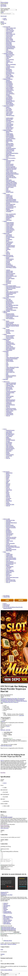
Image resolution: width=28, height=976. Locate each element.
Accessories (8, 122)
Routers (7, 257)
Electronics (5, 159)
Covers (7, 502)
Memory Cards (9, 55)
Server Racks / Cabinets (11, 267)
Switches (8, 262)
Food (7, 353)
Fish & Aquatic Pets (10, 372)
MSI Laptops (9, 114)
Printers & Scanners (10, 430)
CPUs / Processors (10, 30)
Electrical (8, 203)
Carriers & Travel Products (11, 358)
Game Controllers (10, 76)
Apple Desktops (9, 83)
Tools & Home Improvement (12, 201)
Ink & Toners (9, 443)
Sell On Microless (7, 923)
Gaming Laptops (9, 117)
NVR (7, 189)
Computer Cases (9, 29)
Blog (4, 915)
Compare (4, 720)
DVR (7, 188)
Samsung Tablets (9, 143)
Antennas (8, 269)
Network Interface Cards (11, 276)
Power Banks (9, 152)
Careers (5, 910)
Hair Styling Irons (10, 342)
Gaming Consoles (10, 223)
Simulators (8, 530)
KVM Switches (9, 265)
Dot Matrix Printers (10, 237)
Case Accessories (9, 31)
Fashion (5, 334)
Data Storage (9, 42)
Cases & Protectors (10, 149)
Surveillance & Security (11, 186)
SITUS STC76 (6, 604)
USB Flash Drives (10, 48)
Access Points (9, 260)
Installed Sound (9, 294)
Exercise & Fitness (10, 330)
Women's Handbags (10, 335)
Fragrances (8, 341)
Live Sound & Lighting (11, 285)
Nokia (7, 478)
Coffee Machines (9, 210)
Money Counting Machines (12, 307)
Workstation (8, 120)
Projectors (8, 162)
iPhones (7, 132)
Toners (7, 248)
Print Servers (8, 277)
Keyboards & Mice (10, 72)
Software (5, 312)
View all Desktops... (10, 93)
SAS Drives (8, 51)
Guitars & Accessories (10, 288)
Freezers (8, 218)
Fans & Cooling (9, 35)
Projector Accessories (10, 166)
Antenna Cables (9, 271)
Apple (7, 491)
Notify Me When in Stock (6, 745)
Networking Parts (10, 256)
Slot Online (14, 698)
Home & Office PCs (10, 401)
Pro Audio (5, 284)
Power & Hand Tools (10, 204)
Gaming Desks (9, 197)
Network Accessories (10, 273)
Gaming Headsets (10, 228)
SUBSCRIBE (16, 932)
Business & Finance (10, 314)
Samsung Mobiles (10, 136)
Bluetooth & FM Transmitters (12, 173)
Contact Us (5, 903)
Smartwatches (9, 139)
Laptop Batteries (9, 125)
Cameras (8, 539)
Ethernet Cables (9, 272)
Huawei (7, 476)
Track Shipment (6, 905)
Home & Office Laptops (11, 409)
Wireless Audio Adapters (11, 182)
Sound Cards (9, 37)
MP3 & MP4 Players (10, 176)
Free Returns (3, 4)
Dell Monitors (9, 99)
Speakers (8, 395)
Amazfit (7, 494)
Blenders (8, 209)
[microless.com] (2, 12)
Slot (5, 698)
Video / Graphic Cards (11, 28)
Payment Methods (7, 911)
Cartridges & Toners (10, 246)
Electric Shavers (9, 346)
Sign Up (5, 19)
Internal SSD (9, 43)
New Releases (6, 595)
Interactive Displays (10, 448)
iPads (7, 142)
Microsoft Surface (10, 144)
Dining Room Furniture (11, 200)
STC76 (4, 429)
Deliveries (5, 906)
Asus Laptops (9, 109)
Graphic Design (9, 317)
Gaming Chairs (9, 195)
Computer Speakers (10, 66)
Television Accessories (11, 527)
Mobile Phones (9, 131)
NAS (7, 49)
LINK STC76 (6, 381)
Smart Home (8, 548)
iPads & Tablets (9, 141)
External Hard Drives (10, 47)
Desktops (8, 80)
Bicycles (8, 331)
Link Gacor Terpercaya (10, 701)
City (1, 974)
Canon (7, 251)
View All (8, 254)
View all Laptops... (10, 121)
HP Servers (8, 282)
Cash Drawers (9, 300)
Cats (7, 362)
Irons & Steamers (9, 207)
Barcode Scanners (10, 302)
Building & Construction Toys (12, 324)
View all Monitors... (10, 104)
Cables (7, 58)
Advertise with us (7, 921)
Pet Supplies (6, 351)
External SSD (9, 45)
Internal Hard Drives (10, 46)
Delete (6, 839)
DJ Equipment (9, 289)
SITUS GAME (6, 519)
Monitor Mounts (9, 103)
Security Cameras (10, 187)
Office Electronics (10, 447)
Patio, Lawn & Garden (11, 214)
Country (2, 973)
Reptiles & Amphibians (11, 375)
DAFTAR (20, 600)
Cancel (2, 839)
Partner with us (6, 922)
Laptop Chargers (9, 124)
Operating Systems (10, 313)
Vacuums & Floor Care (11, 206)
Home (4, 193)
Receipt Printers (9, 301)
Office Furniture (9, 198)
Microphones (9, 69)
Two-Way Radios (10, 175)
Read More (3, 772)
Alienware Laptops (10, 115)
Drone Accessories (10, 322)
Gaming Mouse (9, 231)
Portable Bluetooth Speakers (12, 153)
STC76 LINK (6, 605)
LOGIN (7, 600)
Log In (4, 18)
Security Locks (9, 128)
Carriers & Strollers (10, 368)
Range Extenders (9, 274)
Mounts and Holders (10, 155)
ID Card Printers (9, 242)
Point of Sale (6, 297)
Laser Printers (9, 234)
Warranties (5, 909)
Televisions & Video (10, 520)
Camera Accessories (10, 543)
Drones (7, 321)
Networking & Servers (8, 255)
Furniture (8, 194)
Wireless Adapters (10, 259)
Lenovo (7, 487)
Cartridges (8, 249)
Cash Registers (9, 308)
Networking (8, 451)
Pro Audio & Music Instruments (13, 547)
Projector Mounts (9, 165)
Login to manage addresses (6, 969)
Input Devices (9, 71)
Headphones (8, 397)
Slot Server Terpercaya (13, 702)
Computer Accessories (8, 53)
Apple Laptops (9, 113)
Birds (7, 374)
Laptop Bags (8, 126)
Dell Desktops (9, 82)
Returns (5, 908)
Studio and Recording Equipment (13, 287)
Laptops (7, 107)
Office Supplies (6, 311)
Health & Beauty (7, 339)
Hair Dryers (8, 345)
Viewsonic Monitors (10, 100)
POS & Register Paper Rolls (12, 305)
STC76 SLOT (6, 471)
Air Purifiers (8, 211)
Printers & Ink (6, 233)
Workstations (9, 91)
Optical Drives (9, 36)
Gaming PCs (8, 402)
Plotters (7, 240)
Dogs (7, 352)
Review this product (5, 825)
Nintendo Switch (9, 533)
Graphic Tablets (9, 75)
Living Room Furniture (11, 199)
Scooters (8, 329)
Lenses (7, 542)
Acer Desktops (9, 86)
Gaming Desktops (10, 90)
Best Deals (5, 379)
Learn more (21, 715)
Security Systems (9, 192)
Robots (7, 327)
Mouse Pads (8, 74)
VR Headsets (9, 232)
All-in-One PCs (9, 92)
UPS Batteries (9, 70)
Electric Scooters (9, 323)
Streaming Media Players (11, 167)
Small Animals (9, 376)
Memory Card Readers (11, 64)
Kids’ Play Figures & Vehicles (12, 325)
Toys (4, 319)
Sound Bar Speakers (10, 181)
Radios (7, 178)
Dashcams (8, 190)
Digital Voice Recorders (11, 177)
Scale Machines (9, 306)
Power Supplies (9, 38)
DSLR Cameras (9, 170)
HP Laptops (8, 108)
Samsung (8, 252)
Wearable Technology (10, 138)
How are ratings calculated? (6, 817)
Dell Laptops (9, 110)
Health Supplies (9, 359)
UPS (7, 63)
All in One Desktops (10, 404)
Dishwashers (8, 220)
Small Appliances (9, 205)
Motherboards (9, 32)
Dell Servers (8, 280)
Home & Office (9, 88)
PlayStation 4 (9, 532)
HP (6, 250)
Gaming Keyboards (10, 229)
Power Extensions (10, 59)
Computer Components (11, 382)
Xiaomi (7, 477)
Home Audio (9, 180)
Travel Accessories (10, 338)
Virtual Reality (9, 534)
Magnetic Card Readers (11, 310)
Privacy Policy (6, 918)
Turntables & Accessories (11, 183)
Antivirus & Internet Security (12, 316)
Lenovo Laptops (9, 111)
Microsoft (8, 483)
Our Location (3, 6)
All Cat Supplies (9, 370)
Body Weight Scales (10, 349)
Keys (7, 290)
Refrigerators (9, 217)
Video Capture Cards (10, 34)
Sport (4, 328)
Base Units (8, 299)
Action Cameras (9, 171)
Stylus (7, 156)
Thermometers (9, 350)
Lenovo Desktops (10, 87)
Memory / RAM (9, 40)
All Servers (8, 283)
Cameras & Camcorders (11, 169)
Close (2, 949)
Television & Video (10, 160)
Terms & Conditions (7, 920)
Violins (7, 295)
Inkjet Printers (9, 235)
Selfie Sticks (8, 154)
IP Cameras (8, 263)
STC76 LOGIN (6, 26)
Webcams (8, 65)
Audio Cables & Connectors (12, 291)
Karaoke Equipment (10, 296)
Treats (7, 355)
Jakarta (4, 2)
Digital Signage (9, 449)
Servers (7, 279)
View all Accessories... (11, 158)
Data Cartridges (9, 52)
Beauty (7, 340)
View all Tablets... (10, 145)
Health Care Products (10, 347)
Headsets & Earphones (11, 148)
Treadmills (8, 333)
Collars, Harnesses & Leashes (12, 357)
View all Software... (10, 318)
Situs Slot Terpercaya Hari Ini (17, 699)
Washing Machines (10, 216)
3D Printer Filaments (10, 245)
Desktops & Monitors (8, 79)
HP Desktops (9, 81)
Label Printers (9, 243)
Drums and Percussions (11, 293)
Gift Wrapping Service (8, 917)
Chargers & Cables (10, 150)
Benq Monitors (9, 98)
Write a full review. (5, 828)
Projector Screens (9, 164)
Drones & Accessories (10, 538)
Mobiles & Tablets (7, 130)
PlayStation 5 (9, 531)
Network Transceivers (10, 266)
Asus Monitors (9, 97)
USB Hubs (8, 57)
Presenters (8, 77)
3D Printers (8, 244)
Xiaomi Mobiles (9, 133)
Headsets (8, 68)
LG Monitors (9, 96)
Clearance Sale (6, 596)
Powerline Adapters (10, 278)
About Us (5, 904)
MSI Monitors (9, 102)
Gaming (5, 221)
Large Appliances (10, 215)
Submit (2, 830)
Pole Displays (9, 304)
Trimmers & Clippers (10, 344)
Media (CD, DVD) (10, 54)
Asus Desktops (9, 85)
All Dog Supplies (9, 361)
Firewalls (8, 261)
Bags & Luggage (9, 336)
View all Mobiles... (10, 137)
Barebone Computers (10, 41)
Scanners (8, 238)
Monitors (8, 94)
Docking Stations (9, 127)
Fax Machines (9, 239)
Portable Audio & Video (11, 172)
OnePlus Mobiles (9, 135)
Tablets (7, 481)
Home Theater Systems (11, 184)
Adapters (8, 60)
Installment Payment (7, 912)
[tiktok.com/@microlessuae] (7, 940)
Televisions (8, 161)
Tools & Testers (9, 62)
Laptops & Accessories (8, 105)
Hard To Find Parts (7, 916)
